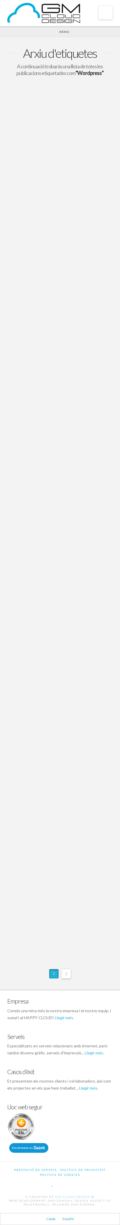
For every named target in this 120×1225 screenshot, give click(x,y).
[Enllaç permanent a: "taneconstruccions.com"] (60, 901)
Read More (28, 344)
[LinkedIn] (66, 1183)
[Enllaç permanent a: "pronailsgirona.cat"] (60, 636)
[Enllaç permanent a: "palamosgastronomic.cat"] (60, 706)
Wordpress (28, 271)
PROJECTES (74, 149)
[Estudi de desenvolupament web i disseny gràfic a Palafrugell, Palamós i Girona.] (43, 13)
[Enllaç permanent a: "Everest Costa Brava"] (60, 106)
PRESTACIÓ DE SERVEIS (35, 1170)
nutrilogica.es (36, 513)
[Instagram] (73, 1183)
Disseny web (76, 424)
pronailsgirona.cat (44, 652)
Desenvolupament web (39, 149)
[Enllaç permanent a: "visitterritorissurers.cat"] (60, 561)
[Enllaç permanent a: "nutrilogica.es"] (60, 497)
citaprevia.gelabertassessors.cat (66, 792)
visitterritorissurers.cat (52, 576)
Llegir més (64, 1017)
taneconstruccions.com (52, 916)
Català (50, 1219)
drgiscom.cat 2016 (44, 252)
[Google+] (58, 1183)
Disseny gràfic (78, 590)
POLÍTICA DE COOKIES (60, 1174)
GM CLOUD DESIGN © (74, 1197)
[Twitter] (53, 1183)
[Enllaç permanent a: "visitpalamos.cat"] (60, 380)
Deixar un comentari (37, 154)
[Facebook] (46, 1183)
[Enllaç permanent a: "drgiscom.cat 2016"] (60, 223)
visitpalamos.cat (40, 410)
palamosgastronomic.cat (54, 722)
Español (68, 1219)
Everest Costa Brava (48, 135)
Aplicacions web (33, 807)
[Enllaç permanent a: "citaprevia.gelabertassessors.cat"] (60, 777)
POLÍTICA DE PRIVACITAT (83, 1170)
